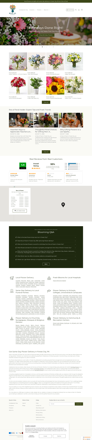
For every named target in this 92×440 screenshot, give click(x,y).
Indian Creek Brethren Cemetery (36, 309)
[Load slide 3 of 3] (46, 47)
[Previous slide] (39, 46)
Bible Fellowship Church (33, 326)
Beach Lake (30, 280)
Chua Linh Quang (32, 331)
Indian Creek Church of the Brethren (30, 342)
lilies (36, 382)
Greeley (36, 282)
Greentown (42, 282)
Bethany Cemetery (39, 295)
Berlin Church (35, 325)
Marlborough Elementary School (61, 310)
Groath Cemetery (40, 306)
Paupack (23, 285)
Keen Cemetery (26, 312)
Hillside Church (33, 340)
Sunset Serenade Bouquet (52, 74)
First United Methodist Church (34, 337)
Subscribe (79, 404)
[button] (32, 9)
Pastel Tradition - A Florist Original (18, 74)
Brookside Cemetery (21, 297)
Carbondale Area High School (61, 297)
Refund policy (39, 415)
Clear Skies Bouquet (33, 74)
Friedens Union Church (22, 340)
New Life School (61, 312)
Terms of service (40, 419)
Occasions (11, 405)
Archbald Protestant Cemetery (24, 295)
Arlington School (57, 295)
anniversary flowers (39, 368)
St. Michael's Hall (74, 323)
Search (24, 403)
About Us (11, 410)
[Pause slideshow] (53, 46)
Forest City (31, 282)
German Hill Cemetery (32, 304)
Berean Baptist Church (22, 325)
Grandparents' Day (13, 403)
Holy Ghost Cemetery (34, 307)
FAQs (37, 403)
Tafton (17, 286)
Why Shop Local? (40, 407)
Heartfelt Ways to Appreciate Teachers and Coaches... (20, 131)
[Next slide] (49, 46)
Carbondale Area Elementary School (72, 295)
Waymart (27, 286)
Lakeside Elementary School (65, 309)
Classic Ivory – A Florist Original (73, 98)
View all (46, 102)
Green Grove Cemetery (28, 306)
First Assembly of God (36, 335)
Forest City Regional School (64, 303)
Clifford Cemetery (40, 300)
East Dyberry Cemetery (22, 303)
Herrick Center (23, 283)
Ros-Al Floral (14, 435)
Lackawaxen (41, 283)
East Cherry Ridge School (70, 300)
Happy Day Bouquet (70, 74)
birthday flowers (75, 367)
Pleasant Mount (30, 285)
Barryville (23, 280)
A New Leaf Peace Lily (33, 98)
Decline (59, 436)
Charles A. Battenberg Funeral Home (31, 298)
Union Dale (22, 286)
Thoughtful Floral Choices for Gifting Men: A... (46, 131)
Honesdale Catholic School (60, 306)
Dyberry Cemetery (40, 301)
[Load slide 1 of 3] (42, 47)
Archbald (18, 280)
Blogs (23, 405)
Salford (37, 285)
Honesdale (30, 283)
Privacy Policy (34, 432)
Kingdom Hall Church (39, 343)
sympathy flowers (39, 370)
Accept (45, 436)
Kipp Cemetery (35, 312)
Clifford (17, 282)
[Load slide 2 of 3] (44, 47)
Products (11, 407)
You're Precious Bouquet (15, 98)
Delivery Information (41, 410)
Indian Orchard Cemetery (22, 310)
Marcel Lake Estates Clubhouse (61, 323)
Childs (43, 280)
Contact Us (38, 405)
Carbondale (37, 280)
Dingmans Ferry (24, 282)
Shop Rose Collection (55, 35)
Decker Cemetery (20, 301)
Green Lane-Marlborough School (61, 304)
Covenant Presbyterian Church (30, 332)
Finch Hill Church (24, 335)
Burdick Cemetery (34, 297)
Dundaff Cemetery (30, 301)
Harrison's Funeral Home (22, 307)
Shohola (42, 285)
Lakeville (18, 285)
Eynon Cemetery (20, 304)
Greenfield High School (76, 304)
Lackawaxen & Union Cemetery (36, 313)
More (46, 264)
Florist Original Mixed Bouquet (54, 98)
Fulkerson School (77, 303)
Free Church (41, 339)
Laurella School (78, 309)
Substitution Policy (40, 417)
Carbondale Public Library (69, 298)
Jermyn (36, 283)
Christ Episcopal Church (27, 329)
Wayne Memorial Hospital (59, 280)
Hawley (17, 283)
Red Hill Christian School (64, 313)
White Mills (33, 286)
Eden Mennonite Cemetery (37, 303)
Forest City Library (62, 301)
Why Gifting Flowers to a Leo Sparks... (70, 131)
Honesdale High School (73, 306)
